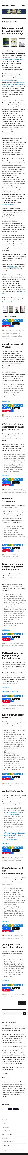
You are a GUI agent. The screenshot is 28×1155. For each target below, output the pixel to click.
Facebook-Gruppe (7, 1141)
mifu (5, 415)
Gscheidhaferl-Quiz (12, 791)
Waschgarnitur (6, 1131)
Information (14, 331)
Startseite (5, 1120)
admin (6, 330)
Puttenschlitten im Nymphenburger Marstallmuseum (12, 655)
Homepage (5, 368)
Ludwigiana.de (9, 5)
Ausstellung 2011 (20, 330)
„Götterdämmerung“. (11, 839)
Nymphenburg (11, 708)
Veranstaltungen (6, 335)
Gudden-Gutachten (8, 204)
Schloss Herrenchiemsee (12, 814)
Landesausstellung (15, 812)
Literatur (4, 338)
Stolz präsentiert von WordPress (18, 1150)
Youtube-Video (13, 266)
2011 (13, 335)
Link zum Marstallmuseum (10, 691)
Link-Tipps (5, 1138)
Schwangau (14, 558)
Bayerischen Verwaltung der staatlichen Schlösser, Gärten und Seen (13, 84)
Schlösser (18, 333)
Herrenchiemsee (6, 331)
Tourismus (23, 338)
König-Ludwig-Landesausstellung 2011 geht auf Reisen (13, 427)
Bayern (22, 335)
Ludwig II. (4, 333)
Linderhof (19, 331)
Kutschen (4, 708)
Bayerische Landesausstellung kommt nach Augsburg (13, 567)
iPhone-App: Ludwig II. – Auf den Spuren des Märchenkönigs (13, 31)
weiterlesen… (6, 401)
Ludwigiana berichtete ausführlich (13, 59)
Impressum (5, 1145)
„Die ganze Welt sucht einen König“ (12, 945)
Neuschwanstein (11, 333)
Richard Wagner (8, 416)
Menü (23, 5)
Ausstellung (17, 335)
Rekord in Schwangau (8, 499)
